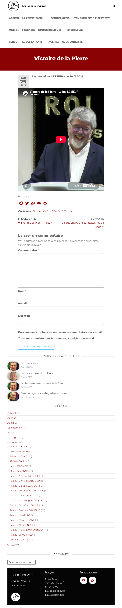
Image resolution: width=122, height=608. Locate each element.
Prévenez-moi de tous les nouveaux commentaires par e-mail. (60, 332)
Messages (28, 30)
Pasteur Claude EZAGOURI (25, 485)
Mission (14, 30)
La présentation (33, 18)
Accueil (14, 18)
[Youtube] (83, 580)
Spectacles (75, 30)
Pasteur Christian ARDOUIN (25, 480)
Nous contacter (73, 41)
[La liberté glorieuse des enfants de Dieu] (13, 386)
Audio (10, 422)
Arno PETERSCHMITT (21, 451)
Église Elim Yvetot (34, 6)
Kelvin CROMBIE (19, 466)
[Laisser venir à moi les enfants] (13, 376)
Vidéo (71, 211)
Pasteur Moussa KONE (22, 520)
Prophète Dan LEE (20, 539)
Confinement (14, 427)
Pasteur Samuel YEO (21, 534)
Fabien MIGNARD (19, 456)
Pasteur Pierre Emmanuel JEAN (27, 529)
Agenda (54, 41)
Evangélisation (60, 18)
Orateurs (12, 442)
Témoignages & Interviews (92, 18)
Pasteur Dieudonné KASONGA (27, 490)
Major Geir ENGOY (20, 471)
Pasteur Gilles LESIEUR (55, 211)
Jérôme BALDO (18, 461)
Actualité (12, 413)
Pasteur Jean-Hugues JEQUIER (27, 500)
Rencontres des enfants (26, 41)
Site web (24, 315)
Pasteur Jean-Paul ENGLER (25, 505)
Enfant (11, 432)
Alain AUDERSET (19, 446)
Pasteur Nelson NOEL (22, 525)
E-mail (23, 303)
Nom (22, 291)
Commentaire (28, 250)
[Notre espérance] (13, 366)
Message (37, 211)
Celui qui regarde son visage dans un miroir (44, 393)
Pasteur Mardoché (20, 515)
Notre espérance (29, 363)
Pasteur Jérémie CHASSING (25, 510)
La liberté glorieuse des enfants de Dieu (42, 383)
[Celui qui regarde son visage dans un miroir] (13, 396)
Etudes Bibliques (49, 30)
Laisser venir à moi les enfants (37, 373)
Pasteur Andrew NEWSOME (25, 476)
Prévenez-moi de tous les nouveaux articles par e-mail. (58, 338)
